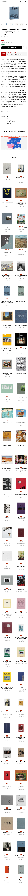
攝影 (8, 114)
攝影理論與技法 (13, 114)
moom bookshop (4, 2)
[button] (26, 24)
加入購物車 (13, 48)
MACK (8, 111)
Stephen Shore (5, 36)
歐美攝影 (19, 114)
